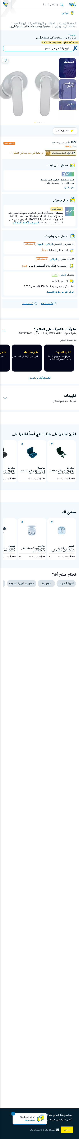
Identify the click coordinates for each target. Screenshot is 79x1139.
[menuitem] (67, 68)
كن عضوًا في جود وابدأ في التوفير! (28, 153)
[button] (45, 1129)
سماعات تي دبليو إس (65, 26)
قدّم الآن (17, 222)
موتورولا (72, 35)
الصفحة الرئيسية (67, 23)
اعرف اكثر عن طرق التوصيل (60, 292)
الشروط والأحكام (31, 222)
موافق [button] (67, 1130)
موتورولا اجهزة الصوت (21, 583)
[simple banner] (72, 4)
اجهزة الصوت (19, 23)
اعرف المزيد (69, 187)
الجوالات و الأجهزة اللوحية (42, 23)
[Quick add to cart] (51, 444)
